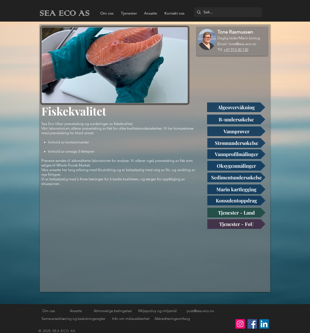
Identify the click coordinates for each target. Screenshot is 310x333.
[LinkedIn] (264, 324)
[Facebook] (252, 324)
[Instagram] (240, 324)
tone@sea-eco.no (242, 44)
